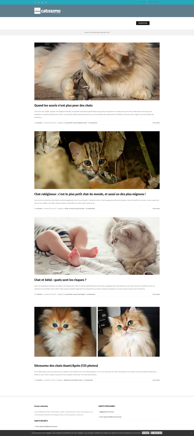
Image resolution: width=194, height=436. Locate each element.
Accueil (86, 32)
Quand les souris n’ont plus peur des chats (63, 105)
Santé (85, 123)
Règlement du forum (107, 412)
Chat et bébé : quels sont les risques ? (60, 280)
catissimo (39, 123)
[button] (154, 23)
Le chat (71, 208)
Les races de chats (79, 208)
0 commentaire (92, 123)
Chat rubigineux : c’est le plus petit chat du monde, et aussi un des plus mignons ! (90, 194)
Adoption (67, 380)
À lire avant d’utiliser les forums (110, 417)
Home (75, 123)
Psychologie (81, 294)
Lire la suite (156, 123)
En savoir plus (156, 433)
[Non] (191, 433)
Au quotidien (69, 123)
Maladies (80, 123)
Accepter (145, 433)
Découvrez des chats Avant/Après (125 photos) (66, 366)
